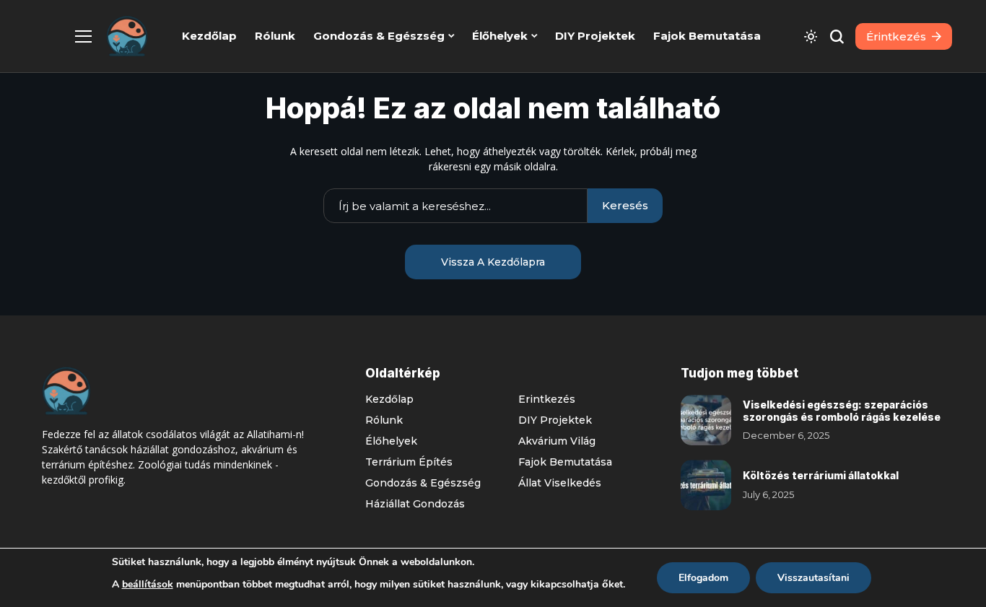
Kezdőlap (389, 399)
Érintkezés (546, 399)
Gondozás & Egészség (423, 482)
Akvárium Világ (556, 440)
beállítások (147, 584)
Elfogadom (703, 578)
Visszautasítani (813, 578)
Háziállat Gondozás (415, 503)
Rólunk (384, 420)
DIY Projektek (555, 420)
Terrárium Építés (409, 461)
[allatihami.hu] (127, 36)
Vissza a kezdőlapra (493, 262)
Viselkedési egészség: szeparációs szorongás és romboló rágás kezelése (842, 410)
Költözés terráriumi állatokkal (821, 475)
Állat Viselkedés (559, 482)
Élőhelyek (391, 440)
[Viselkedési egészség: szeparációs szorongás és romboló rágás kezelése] (706, 420)
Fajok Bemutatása (565, 461)
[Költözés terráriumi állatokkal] (706, 485)
